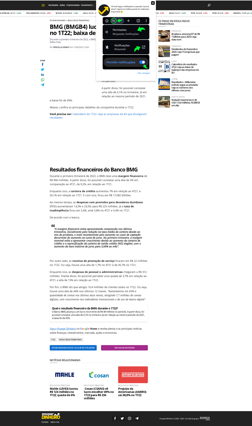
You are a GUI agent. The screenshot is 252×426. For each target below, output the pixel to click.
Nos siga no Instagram (124, 348)
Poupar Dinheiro (57, 20)
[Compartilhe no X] (42, 69)
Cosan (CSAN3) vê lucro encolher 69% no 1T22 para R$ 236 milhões (99, 393)
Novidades (53, 5)
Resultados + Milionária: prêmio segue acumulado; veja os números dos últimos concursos (185, 86)
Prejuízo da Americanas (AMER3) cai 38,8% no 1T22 (132, 392)
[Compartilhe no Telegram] (42, 85)
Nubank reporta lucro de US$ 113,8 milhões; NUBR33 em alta (186, 103)
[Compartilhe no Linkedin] (42, 74)
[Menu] (43, 5)
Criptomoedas (72, 5)
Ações (62, 5)
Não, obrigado (144, 73)
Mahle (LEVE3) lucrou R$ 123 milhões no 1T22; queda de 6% (64, 392)
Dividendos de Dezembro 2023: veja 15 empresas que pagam (186, 52)
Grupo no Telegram (137, 418)
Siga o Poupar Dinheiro (63, 328)
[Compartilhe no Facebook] (42, 64)
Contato (44, 422)
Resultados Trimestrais (78, 20)
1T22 (53, 339)
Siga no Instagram (130, 418)
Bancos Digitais (178, 97)
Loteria (175, 79)
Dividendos (176, 31)
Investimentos (87, 5)
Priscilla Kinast (61, 47)
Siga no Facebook (115, 418)
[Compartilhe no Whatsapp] (42, 79)
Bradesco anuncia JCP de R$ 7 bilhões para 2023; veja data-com (186, 37)
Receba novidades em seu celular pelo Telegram (73, 348)
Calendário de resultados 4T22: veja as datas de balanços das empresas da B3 (185, 68)
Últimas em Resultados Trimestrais (174, 22)
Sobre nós (54, 422)
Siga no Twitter (122, 418)
